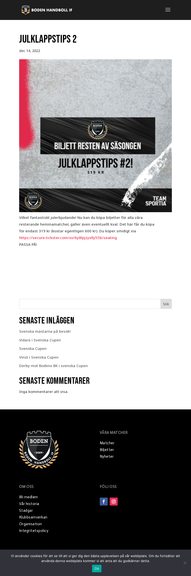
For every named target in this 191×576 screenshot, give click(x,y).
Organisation (30, 524)
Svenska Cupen (33, 348)
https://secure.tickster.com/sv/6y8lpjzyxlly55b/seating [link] (68, 237)
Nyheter (107, 456)
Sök (166, 304)
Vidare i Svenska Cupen (40, 339)
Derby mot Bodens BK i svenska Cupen (53, 365)
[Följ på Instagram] (114, 502)
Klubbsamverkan (33, 517)
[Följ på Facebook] (104, 502)
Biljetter (107, 450)
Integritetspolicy (33, 530)
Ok (97, 569)
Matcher (107, 443)
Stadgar (26, 510)
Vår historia (29, 504)
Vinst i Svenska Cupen (38, 357)
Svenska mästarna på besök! (45, 331)
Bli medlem (28, 497)
